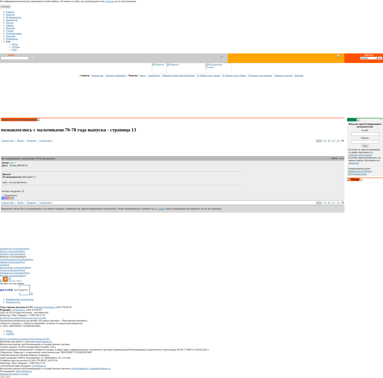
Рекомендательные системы (14, 374)
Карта (143, 75)
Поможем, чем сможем (260, 75)
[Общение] (159, 72)
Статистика (45, 140)
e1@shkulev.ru (39, 366)
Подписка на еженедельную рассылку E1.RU (23, 318)
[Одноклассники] (9, 198)
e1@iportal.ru (18, 310)
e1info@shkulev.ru (80, 368)
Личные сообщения (115, 75)
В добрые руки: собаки (234, 75)
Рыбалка (299, 75)
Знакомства (97, 75)
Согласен (5, 7)
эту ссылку (159, 208)
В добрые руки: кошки (208, 75)
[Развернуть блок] (349, 179)
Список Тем (7, 140)
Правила (31, 140)
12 (338, 140)
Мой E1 (352, 119)
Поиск (20, 140)
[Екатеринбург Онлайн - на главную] (218, 72)
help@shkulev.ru (44, 341)
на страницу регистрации (360, 153)
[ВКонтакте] (3, 198)
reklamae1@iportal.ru (44, 307)
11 (333, 140)
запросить (353, 163)
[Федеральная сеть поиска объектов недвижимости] (32, 294)
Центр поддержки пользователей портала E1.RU (25, 339)
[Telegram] (13, 198)
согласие (109, 1)
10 (329, 140)
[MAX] (6, 198)
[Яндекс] (367, 171)
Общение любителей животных (178, 75)
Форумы (7, 119)
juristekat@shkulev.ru (100, 368)
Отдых (18, 119)
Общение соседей (283, 75)
